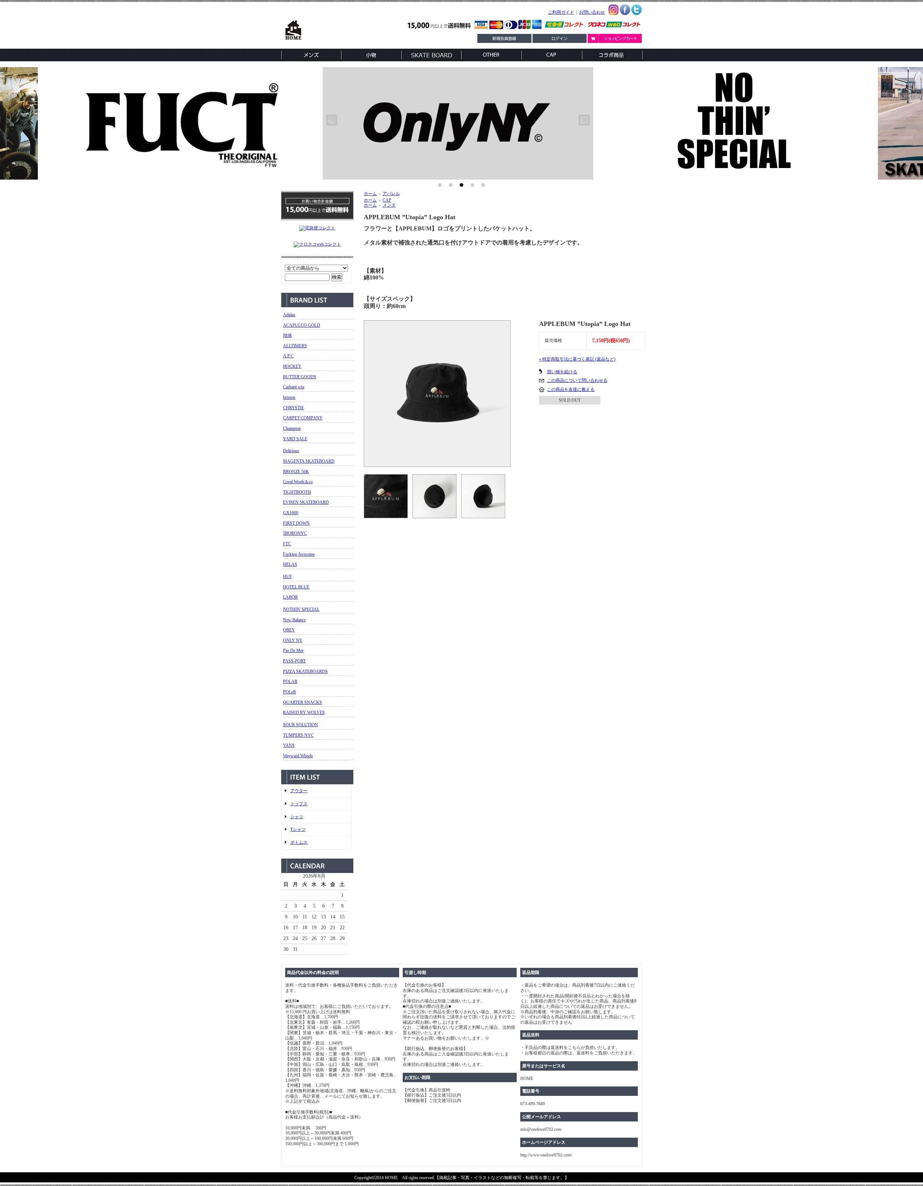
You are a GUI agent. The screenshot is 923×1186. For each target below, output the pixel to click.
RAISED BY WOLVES (304, 712)
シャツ (296, 816)
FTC (287, 543)
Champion (292, 428)
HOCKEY (292, 366)
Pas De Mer (293, 650)
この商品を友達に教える (571, 389)
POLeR (289, 692)
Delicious (291, 450)
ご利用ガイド (561, 12)
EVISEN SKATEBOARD (306, 502)
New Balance (294, 619)
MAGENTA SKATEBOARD (309, 461)
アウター (299, 790)
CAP (387, 200)
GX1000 (290, 512)
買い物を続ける (562, 371)
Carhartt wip (293, 386)
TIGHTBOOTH (297, 492)
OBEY (289, 629)
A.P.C (288, 355)
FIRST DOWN (296, 523)
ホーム (370, 193)
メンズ (389, 205)
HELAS (290, 564)
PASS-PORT (294, 660)
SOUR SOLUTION (300, 724)
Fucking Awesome (299, 554)
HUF (287, 576)
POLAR (290, 681)
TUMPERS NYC (298, 735)
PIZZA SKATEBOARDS (305, 671)
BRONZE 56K (296, 471)
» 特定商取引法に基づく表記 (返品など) (577, 359)
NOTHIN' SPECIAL (301, 609)
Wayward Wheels (298, 755)
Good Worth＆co (298, 481)
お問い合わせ (592, 12)
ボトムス (299, 842)
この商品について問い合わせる (577, 380)
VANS (289, 745)
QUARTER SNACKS (302, 702)
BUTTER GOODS (299, 376)
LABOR (290, 597)
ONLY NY (292, 640)
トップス (299, 803)
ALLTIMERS (295, 345)
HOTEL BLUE (296, 587)
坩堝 (287, 335)
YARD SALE (295, 438)
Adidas (289, 314)
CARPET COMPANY (303, 417)
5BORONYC (295, 533)
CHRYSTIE (293, 407)
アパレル (391, 193)
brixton (289, 397)
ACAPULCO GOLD (301, 325)
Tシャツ (298, 829)
